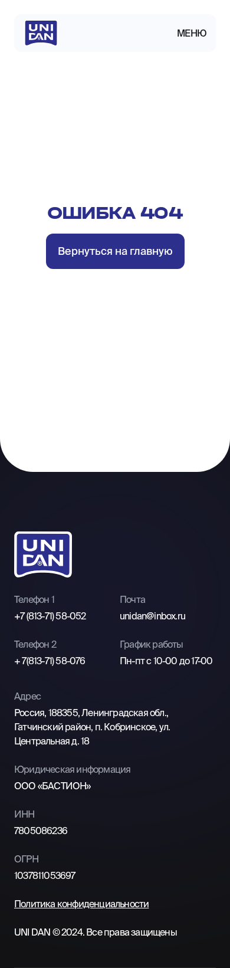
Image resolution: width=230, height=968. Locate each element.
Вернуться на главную (115, 251)
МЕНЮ (191, 33)
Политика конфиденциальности (81, 903)
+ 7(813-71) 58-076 (50, 660)
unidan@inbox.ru (152, 616)
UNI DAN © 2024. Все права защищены (95, 932)
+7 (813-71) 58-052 (50, 616)
